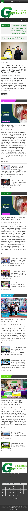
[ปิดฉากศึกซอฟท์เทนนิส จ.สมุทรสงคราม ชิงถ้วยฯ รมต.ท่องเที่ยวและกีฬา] (14, 307)
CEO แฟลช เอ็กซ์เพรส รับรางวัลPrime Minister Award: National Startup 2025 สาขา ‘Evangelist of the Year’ (13, 68)
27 (3, 495)
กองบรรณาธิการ (15, 129)
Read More (4, 161)
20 (3, 493)
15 (10, 490)
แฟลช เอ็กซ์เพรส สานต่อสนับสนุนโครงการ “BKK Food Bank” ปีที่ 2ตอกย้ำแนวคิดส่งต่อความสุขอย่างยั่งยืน (13, 402)
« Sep (13, 498)
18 (20, 490)
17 (17, 490)
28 (6, 495)
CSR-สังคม (4, 397)
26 (24, 493)
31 (17, 495)
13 (3, 490)
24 (17, 493)
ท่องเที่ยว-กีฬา (5, 316)
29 (10, 495)
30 (13, 495)
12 (24, 488)
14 (6, 490)
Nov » (16, 498)
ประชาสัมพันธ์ (4, 57)
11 (20, 488)
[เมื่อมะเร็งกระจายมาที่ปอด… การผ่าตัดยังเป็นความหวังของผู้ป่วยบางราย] (14, 113)
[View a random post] (25, 20)
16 (13, 490)
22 (10, 493)
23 (13, 493)
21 (6, 493)
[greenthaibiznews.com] (14, 12)
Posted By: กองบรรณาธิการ (7, 75)
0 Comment (19, 75)
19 (24, 490)
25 (20, 493)
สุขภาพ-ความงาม (6, 121)
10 (17, 488)
